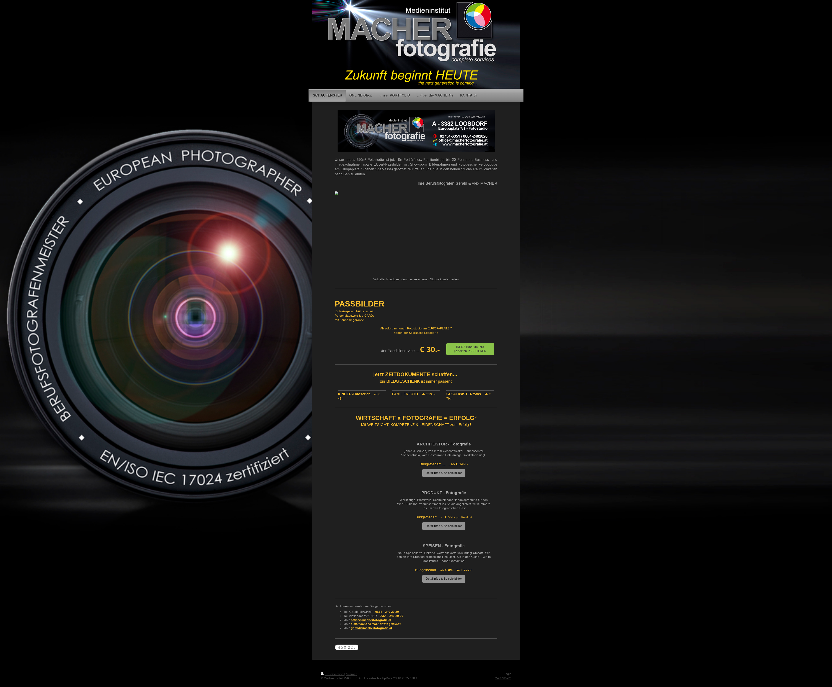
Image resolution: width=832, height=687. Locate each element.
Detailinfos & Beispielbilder (444, 472)
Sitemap (351, 674)
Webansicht (503, 678)
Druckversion (334, 674)
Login (507, 674)
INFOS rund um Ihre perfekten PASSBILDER (470, 349)
